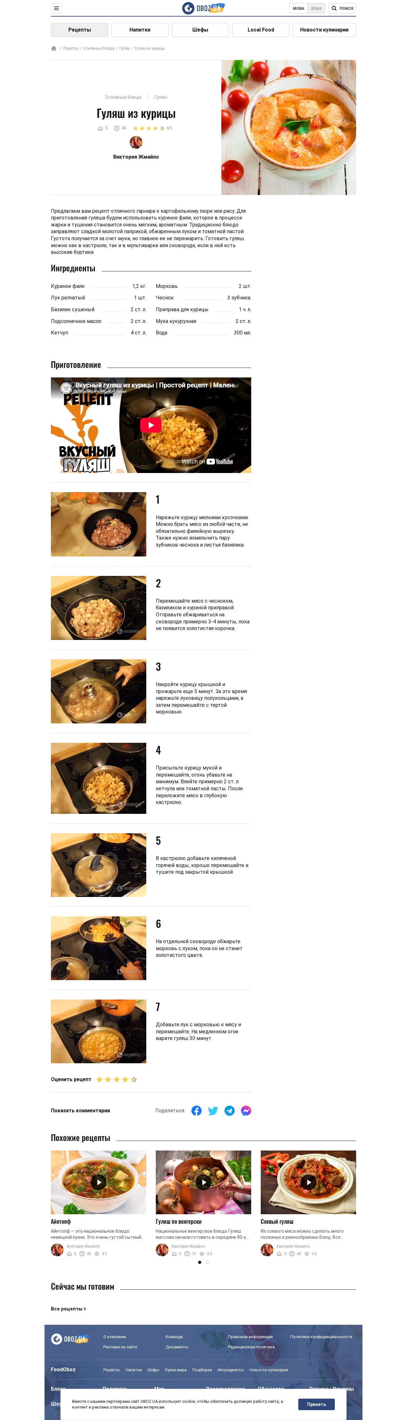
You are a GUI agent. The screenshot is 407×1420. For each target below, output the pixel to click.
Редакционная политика (251, 1347)
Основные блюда (98, 48)
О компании (114, 1336)
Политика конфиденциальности (321, 1336)
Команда (174, 1336)
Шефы (200, 30)
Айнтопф (61, 1221)
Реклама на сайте (120, 1347)
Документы (177, 1347)
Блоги (58, 1389)
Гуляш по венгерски (179, 1221)
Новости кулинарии (324, 30)
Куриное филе (68, 286)
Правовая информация (250, 1336)
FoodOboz (63, 1369)
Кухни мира (176, 1369)
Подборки (202, 1369)
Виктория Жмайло (83, 1246)
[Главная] (54, 49)
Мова (298, 8)
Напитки (139, 30)
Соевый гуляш (277, 1221)
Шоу (56, 1404)
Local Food (261, 30)
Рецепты (79, 30)
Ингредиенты (231, 1369)
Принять (316, 1404)
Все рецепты (66, 1309)
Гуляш (124, 48)
